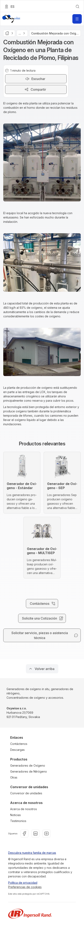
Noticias (15, 815)
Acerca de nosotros (23, 809)
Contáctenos (18, 743)
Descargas (17, 749)
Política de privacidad (22, 882)
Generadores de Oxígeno (27, 765)
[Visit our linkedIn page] (35, 833)
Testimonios (18, 821)
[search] (77, 6)
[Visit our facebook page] (24, 833)
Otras (13, 777)
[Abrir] (77, 19)
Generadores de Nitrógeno (28, 771)
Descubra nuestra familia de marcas (32, 852)
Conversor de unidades (26, 793)
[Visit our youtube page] (46, 833)
